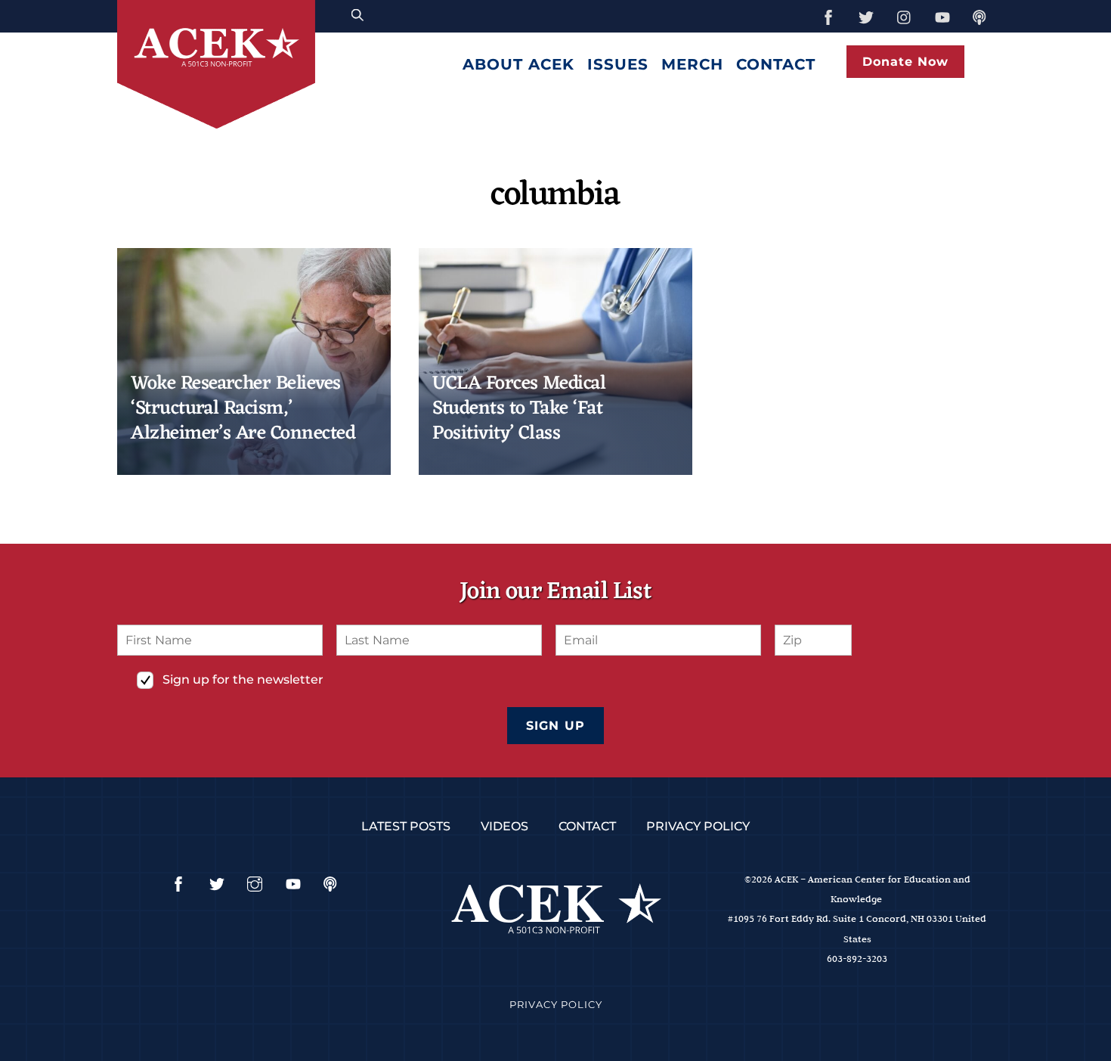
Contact (775, 64)
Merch (692, 64)
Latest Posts (405, 826)
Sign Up (555, 725)
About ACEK (518, 64)
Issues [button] (617, 64)
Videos (504, 826)
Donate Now (905, 61)
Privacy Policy (698, 826)
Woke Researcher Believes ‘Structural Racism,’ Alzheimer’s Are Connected (243, 409)
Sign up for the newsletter (242, 679)
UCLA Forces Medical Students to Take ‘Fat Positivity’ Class (518, 409)
